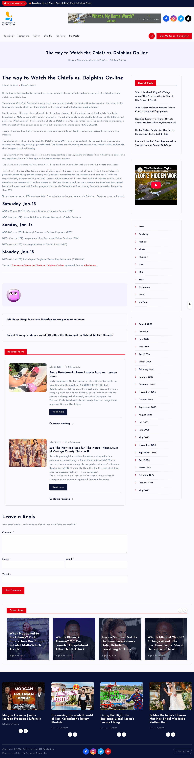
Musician (143, 257)
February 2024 (146, 475)
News (141, 264)
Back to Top (183, 751)
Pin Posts (60, 36)
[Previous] (180, 610)
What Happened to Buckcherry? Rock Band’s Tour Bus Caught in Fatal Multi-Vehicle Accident (28, 641)
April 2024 (144, 460)
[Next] (185, 610)
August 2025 (145, 415)
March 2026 (145, 362)
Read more (58, 412)
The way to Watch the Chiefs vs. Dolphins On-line (101, 60)
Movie (142, 249)
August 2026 (145, 324)
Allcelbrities (90, 266)
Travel (142, 295)
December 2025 (147, 384)
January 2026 (146, 377)
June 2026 (144, 339)
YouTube (143, 302)
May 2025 (144, 437)
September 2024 (147, 453)
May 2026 (144, 347)
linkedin (47, 36)
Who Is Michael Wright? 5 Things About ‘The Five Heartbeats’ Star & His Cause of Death (154, 96)
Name (6, 559)
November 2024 (147, 445)
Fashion (143, 242)
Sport (141, 280)
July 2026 (144, 332)
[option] (28, 639)
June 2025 (144, 430)
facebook (9, 36)
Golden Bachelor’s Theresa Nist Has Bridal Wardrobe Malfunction (168, 719)
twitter (36, 36)
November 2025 (147, 392)
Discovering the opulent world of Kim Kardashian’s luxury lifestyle (72, 719)
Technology (144, 287)
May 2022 (144, 490)
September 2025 (147, 407)
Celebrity (143, 234)
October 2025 (146, 400)
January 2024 (146, 483)
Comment (8, 532)
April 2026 (144, 354)
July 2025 (143, 422)
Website (6, 574)
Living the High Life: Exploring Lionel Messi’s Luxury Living (117, 719)
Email (69, 559)
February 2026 (146, 369)
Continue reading (60, 423)
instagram (23, 36)
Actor (141, 227)
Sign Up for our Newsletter (174, 36)
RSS (141, 272)
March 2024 (145, 468)
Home (71, 60)
